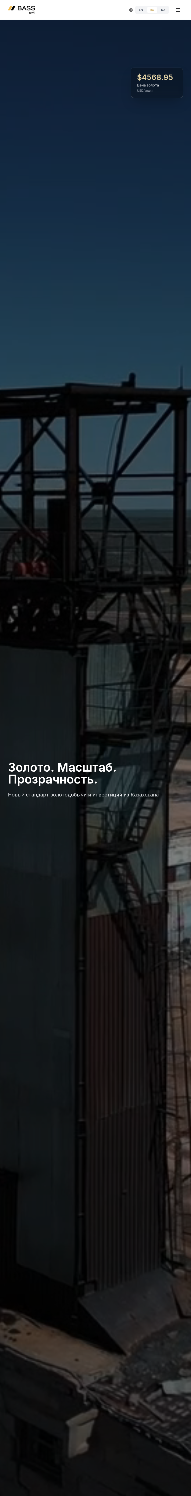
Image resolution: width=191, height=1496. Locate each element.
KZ (163, 10)
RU (152, 10)
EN (141, 10)
